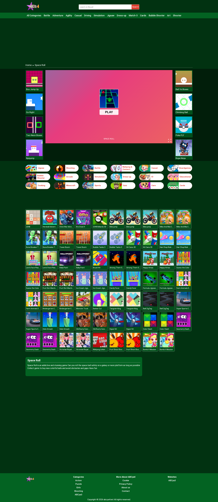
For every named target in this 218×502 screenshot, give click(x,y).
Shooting (70, 168)
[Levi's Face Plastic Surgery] (33, 265)
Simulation (99, 15)
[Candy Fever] (117, 285)
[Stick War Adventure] (67, 224)
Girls (78, 487)
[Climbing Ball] (184, 109)
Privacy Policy (125, 484)
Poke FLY (180, 135)
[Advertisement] (109, 38)
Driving (87, 15)
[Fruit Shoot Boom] (117, 346)
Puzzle (78, 484)
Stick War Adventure (68, 227)
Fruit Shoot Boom (117, 349)
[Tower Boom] (67, 244)
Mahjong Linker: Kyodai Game (104, 349)
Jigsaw (110, 15)
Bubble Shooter (157, 15)
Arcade (69, 177)
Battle (47, 15)
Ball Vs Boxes (182, 89)
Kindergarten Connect (52, 309)
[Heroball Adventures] (50, 224)
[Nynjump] (34, 155)
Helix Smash (48, 329)
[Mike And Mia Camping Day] (167, 224)
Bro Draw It (80, 227)
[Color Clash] (150, 326)
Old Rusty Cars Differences (87, 329)
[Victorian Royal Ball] (67, 346)
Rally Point (64, 268)
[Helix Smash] (50, 326)
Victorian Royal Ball (67, 349)
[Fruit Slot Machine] (50, 285)
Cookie (125, 480)
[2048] (33, 224)
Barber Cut (97, 309)
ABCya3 (78, 494)
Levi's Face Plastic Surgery (37, 268)
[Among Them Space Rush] (117, 265)
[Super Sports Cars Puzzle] (183, 306)
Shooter (177, 15)
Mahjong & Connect (127, 168)
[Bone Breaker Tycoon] (33, 244)
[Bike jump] (117, 224)
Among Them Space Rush (120, 268)
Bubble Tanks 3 (99, 247)
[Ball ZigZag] (150, 306)
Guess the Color (182, 268)
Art (168, 15)
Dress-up (121, 15)
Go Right (30, 112)
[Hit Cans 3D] (133, 244)
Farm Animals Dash (184, 288)
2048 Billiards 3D (99, 227)
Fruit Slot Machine (50, 288)
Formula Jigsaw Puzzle (152, 288)
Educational (185, 177)
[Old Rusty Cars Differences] (83, 326)
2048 (28, 227)
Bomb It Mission (149, 349)
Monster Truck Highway (85, 309)
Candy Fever (114, 288)
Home (28, 65)
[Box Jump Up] (34, 86)
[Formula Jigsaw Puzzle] (150, 285)
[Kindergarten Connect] (50, 306)
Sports (98, 185)
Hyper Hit (113, 329)
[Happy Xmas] (150, 265)
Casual (78, 15)
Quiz (125, 185)
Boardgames (185, 168)
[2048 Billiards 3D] (100, 224)
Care (153, 185)
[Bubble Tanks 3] (100, 244)
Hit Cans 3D (131, 247)
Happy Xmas (148, 268)
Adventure (57, 15)
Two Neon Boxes (34, 135)
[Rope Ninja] (184, 155)
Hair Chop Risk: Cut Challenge (171, 247)
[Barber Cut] (100, 306)
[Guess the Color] (183, 265)
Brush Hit (96, 268)
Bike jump (113, 227)
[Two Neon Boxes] (34, 132)
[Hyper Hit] (117, 326)
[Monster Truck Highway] (83, 306)
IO (152, 177)
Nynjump (30, 158)
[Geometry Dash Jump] (183, 326)
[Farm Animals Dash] (183, 285)
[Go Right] (34, 109)
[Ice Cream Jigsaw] (83, 285)
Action (78, 480)
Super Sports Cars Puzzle (186, 309)
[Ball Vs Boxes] (184, 86)
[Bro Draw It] (83, 224)
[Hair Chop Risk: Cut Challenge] (167, 244)
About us (125, 487)
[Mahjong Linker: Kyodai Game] (100, 346)
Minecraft (70, 185)
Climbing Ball (182, 112)
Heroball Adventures (51, 227)
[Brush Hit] (100, 265)
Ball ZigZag (147, 309)
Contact (126, 491)
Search (135, 7)
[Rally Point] (67, 265)
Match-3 (133, 15)
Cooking (41, 185)
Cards (143, 15)
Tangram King (115, 309)
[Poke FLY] (184, 132)
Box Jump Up (32, 89)
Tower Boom (65, 247)
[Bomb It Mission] (150, 346)
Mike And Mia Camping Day (170, 227)
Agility (69, 15)
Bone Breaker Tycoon (35, 247)
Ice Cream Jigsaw (83, 288)
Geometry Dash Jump (185, 329)
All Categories (34, 15)
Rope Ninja (181, 158)
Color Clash (147, 329)
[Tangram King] (117, 306)
